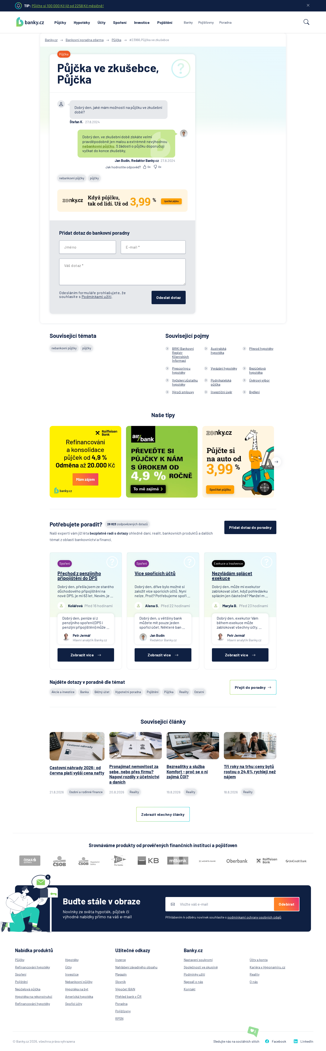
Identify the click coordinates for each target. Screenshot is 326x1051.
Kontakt (189, 989)
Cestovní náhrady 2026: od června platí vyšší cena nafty (77, 770)
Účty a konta (259, 960)
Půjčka (169, 692)
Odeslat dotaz (168, 297)
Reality (184, 692)
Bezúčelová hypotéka (257, 370)
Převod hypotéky (261, 348)
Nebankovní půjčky (78, 982)
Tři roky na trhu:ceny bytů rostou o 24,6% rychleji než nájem (250, 771)
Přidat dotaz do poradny (250, 527)
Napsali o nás (193, 982)
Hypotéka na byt (76, 989)
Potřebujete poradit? (76, 524)
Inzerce (120, 960)
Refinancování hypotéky (32, 967)
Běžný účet (102, 692)
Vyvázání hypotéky (224, 368)
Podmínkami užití (96, 296)
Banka (84, 692)
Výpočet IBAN (125, 989)
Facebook (279, 1041)
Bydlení (254, 392)
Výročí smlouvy (183, 392)
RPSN (119, 1018)
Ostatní (199, 692)
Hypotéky (82, 22)
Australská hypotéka (218, 350)
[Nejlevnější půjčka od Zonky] (122, 201)
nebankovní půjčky (71, 178)
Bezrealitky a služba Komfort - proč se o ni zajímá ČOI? (187, 771)
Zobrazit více (82, 655)
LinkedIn (306, 1041)
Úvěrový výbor (259, 380)
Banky (188, 22)
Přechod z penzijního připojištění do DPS (79, 575)
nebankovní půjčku (98, 146)
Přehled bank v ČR (128, 996)
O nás (254, 982)
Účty (101, 22)
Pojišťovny (206, 22)
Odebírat (286, 904)
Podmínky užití (194, 974)
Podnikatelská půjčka (221, 382)
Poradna (225, 22)
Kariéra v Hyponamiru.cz (267, 967)
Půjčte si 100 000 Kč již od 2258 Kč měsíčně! (68, 5)
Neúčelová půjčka (27, 989)
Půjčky (60, 22)
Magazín (121, 974)
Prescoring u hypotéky (181, 370)
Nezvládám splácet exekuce (232, 575)
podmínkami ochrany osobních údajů (254, 917)
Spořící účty (73, 1004)
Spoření (119, 22)
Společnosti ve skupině (201, 967)
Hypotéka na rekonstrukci (33, 996)
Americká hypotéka (79, 996)
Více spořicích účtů (155, 573)
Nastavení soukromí (198, 960)
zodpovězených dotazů (127, 524)
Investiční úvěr (221, 392)
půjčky (94, 178)
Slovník (120, 982)
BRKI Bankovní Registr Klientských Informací (183, 354)
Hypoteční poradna (128, 692)
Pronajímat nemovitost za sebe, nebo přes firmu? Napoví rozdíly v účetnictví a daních (134, 774)
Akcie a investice (63, 692)
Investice (142, 22)
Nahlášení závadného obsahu (136, 967)
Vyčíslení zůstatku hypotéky (185, 382)
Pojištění (164, 22)
